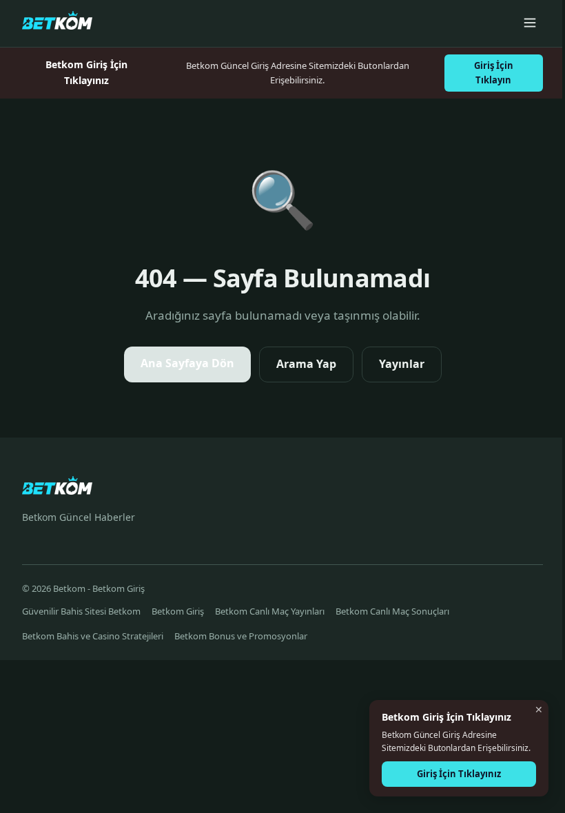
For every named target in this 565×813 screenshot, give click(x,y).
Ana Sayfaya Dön (187, 363)
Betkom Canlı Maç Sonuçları (392, 611)
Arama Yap (306, 363)
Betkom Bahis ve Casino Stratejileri (92, 636)
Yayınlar (401, 363)
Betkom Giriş (178, 611)
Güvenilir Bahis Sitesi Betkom (81, 611)
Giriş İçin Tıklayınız (459, 774)
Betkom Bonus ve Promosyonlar (240, 636)
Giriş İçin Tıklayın (493, 72)
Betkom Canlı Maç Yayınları (270, 611)
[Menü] (530, 24)
